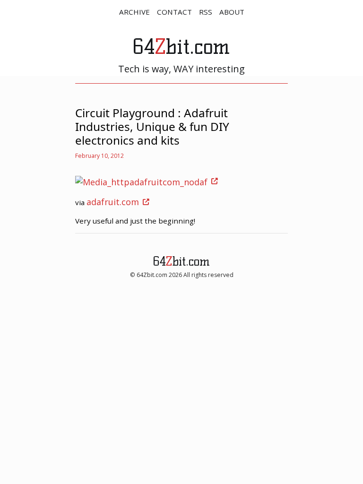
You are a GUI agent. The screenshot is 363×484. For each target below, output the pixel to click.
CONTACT (174, 12)
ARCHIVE (134, 12)
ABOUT (231, 12)
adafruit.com (112, 201)
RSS (205, 12)
